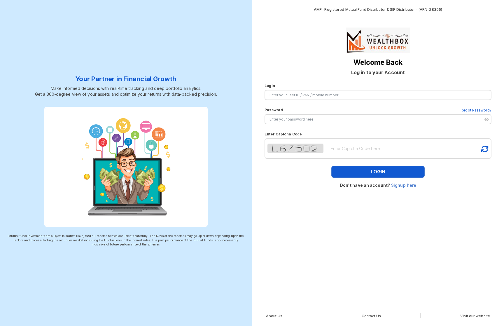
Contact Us (371, 316)
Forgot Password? (475, 110)
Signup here (403, 185)
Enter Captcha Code (283, 134)
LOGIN (378, 172)
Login (270, 85)
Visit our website (475, 316)
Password (274, 110)
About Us (274, 316)
